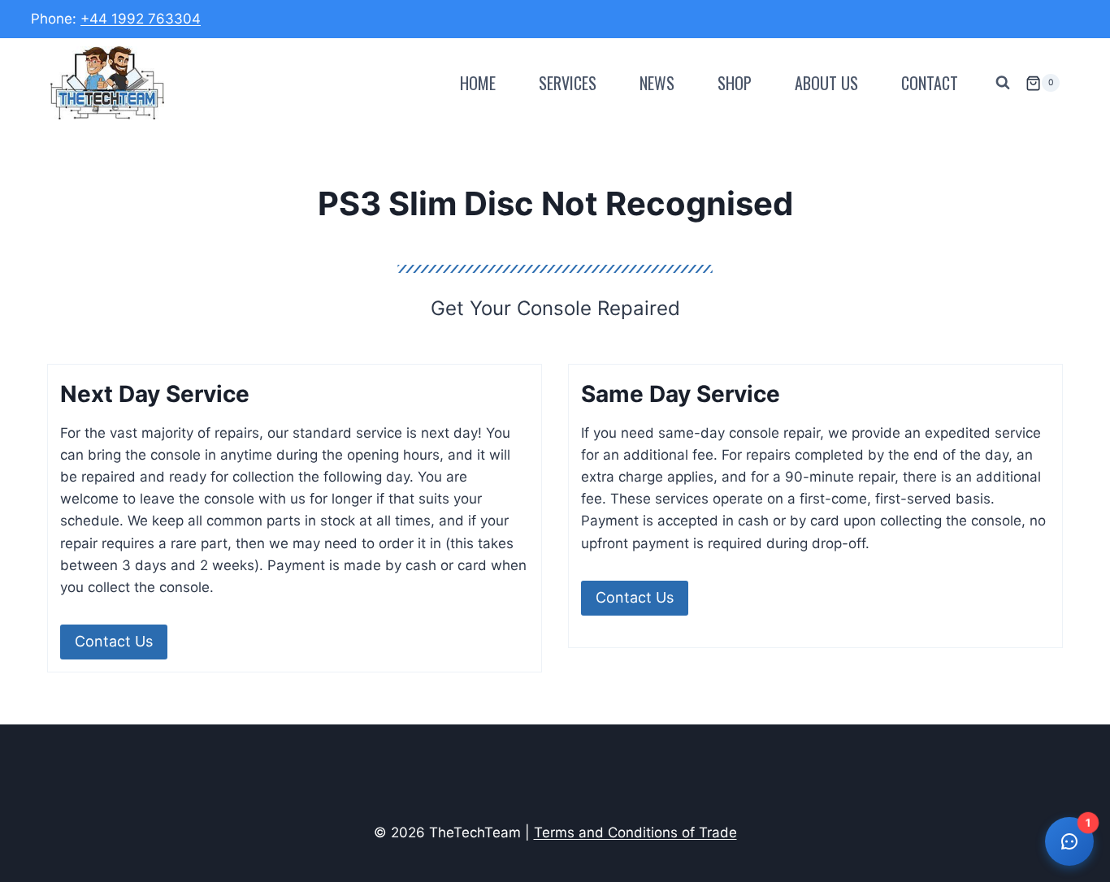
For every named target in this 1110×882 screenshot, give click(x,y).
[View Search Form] (1002, 82)
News (657, 83)
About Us (826, 83)
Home (478, 83)
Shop (735, 83)
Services (567, 83)
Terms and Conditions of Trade (635, 832)
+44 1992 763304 (140, 19)
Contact (929, 83)
